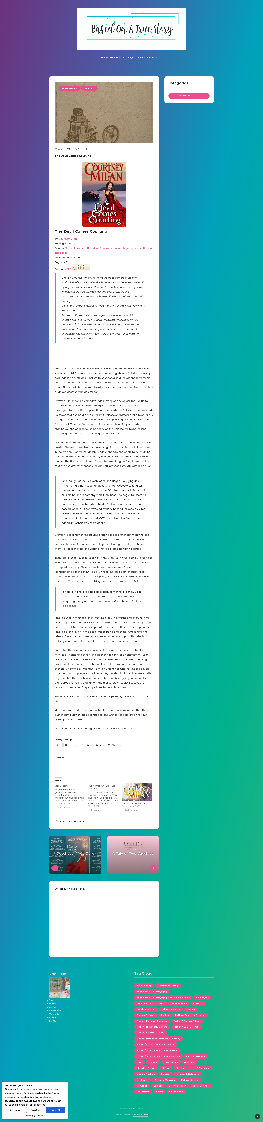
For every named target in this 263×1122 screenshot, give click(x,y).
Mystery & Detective (187, 1074)
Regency (128, 248)
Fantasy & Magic (146, 1015)
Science (158, 1085)
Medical (165, 1074)
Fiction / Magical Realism (151, 1032)
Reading (89, 88)
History (165, 1068)
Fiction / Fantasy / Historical (152, 1021)
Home (104, 57)
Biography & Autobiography (152, 991)
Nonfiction (142, 1080)
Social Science (200, 1085)
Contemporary (179, 1003)
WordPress (138, 1108)
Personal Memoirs (165, 1080)
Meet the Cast (117, 57)
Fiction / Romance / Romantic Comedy (158, 1038)
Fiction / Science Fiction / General (155, 1044)
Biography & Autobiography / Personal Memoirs (163, 997)
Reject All (35, 1110)
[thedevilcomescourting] (104, 194)
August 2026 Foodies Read (142, 57)
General (104, 248)
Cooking (198, 1003)
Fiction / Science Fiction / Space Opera (158, 1056)
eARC (68, 269)
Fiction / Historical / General (152, 1027)
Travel (159, 1091)
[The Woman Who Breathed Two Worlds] (105, 797)
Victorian (116, 248)
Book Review (69, 88)
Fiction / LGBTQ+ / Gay (186, 1027)
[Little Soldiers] (71, 796)
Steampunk (143, 1091)
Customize (15, 1110)
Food (139, 1062)
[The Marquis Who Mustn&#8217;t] (137, 792)
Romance (80, 248)
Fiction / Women (195, 1056)
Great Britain (171, 1062)
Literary (180, 1068)
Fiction (69, 248)
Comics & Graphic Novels (151, 1003)
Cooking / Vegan (146, 1009)
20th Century (144, 985)
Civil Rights (202, 997)
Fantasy (191, 1009)
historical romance (75, 821)
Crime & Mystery (171, 1009)
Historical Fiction (146, 1068)
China (62, 821)
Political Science (190, 1080)
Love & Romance (200, 1068)
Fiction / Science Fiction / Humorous (157, 1050)
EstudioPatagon (140, 1114)
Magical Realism (146, 1074)
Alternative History (168, 985)
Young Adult (176, 1091)
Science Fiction (177, 1085)
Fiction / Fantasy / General (190, 1015)
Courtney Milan (67, 239)
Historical (92, 248)
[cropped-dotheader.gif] (131, 29)
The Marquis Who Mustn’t (134, 803)
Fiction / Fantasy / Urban (187, 1021)
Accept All (55, 1110)
